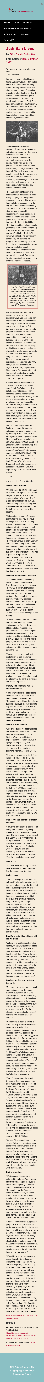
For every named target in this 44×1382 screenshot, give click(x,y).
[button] (42, 5)
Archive (24, 34)
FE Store (24, 28)
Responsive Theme (22, 1374)
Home (7, 23)
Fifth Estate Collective (22, 54)
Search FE (9, 40)
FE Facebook (10, 34)
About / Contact (21, 23)
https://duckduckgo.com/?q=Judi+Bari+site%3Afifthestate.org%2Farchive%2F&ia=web (21, 1336)
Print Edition (10, 28)
